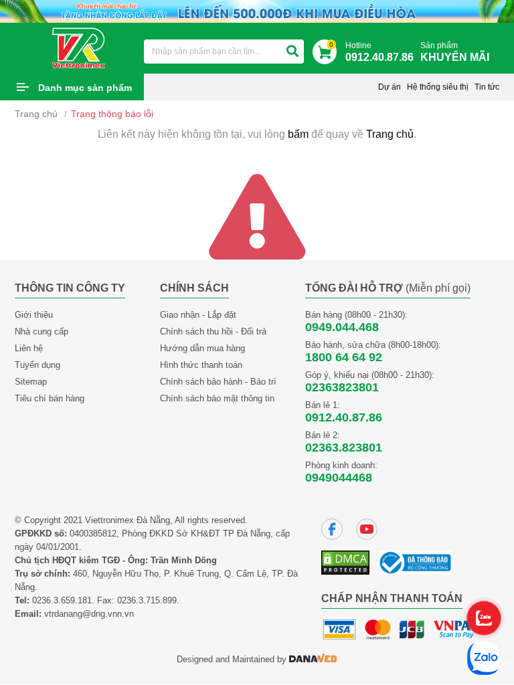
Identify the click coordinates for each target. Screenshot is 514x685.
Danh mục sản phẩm (85, 87)
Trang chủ (36, 113)
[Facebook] (332, 529)
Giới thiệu (34, 315)
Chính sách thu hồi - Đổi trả (213, 331)
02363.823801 (343, 447)
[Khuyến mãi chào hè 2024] (257, 10)
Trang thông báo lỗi (112, 113)
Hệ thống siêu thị (437, 87)
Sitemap (31, 382)
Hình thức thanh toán (201, 365)
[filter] (292, 51)
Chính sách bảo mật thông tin (217, 398)
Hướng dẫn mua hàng (202, 348)
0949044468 (338, 477)
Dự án (389, 87)
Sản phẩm (454, 52)
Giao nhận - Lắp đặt (198, 315)
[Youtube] (366, 529)
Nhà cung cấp (41, 331)
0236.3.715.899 (147, 600)
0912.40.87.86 (343, 417)
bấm (298, 134)
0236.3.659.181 (62, 600)
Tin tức (487, 87)
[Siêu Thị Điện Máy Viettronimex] (79, 47)
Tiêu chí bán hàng (49, 398)
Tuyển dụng (37, 365)
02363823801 (342, 387)
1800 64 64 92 (343, 357)
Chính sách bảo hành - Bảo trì (218, 382)
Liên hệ (29, 348)
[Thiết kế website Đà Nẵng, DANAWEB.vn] (313, 659)
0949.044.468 (342, 327)
